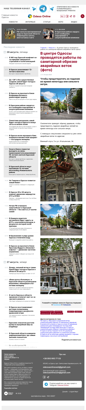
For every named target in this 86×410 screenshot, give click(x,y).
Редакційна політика (10, 388)
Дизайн (65, 391)
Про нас (62, 354)
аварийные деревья (47, 311)
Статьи (46, 22)
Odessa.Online (63, 385)
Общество (78, 311)
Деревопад (58, 311)
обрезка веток (45, 313)
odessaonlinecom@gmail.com (56, 373)
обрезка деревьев (57, 313)
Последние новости (14, 47)
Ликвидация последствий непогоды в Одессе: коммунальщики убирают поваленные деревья (57, 328)
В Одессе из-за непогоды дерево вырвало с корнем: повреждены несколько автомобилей (59, 335)
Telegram (67, 305)
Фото (60, 22)
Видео (74, 22)
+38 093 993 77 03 (52, 358)
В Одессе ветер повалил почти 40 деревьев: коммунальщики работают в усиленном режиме (57, 331)
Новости (13, 22)
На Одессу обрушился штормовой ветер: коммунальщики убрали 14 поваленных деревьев (58, 321)
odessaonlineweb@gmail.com (56, 367)
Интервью (30, 22)
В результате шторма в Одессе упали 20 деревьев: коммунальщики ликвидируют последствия (58, 325)
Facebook (57, 305)
